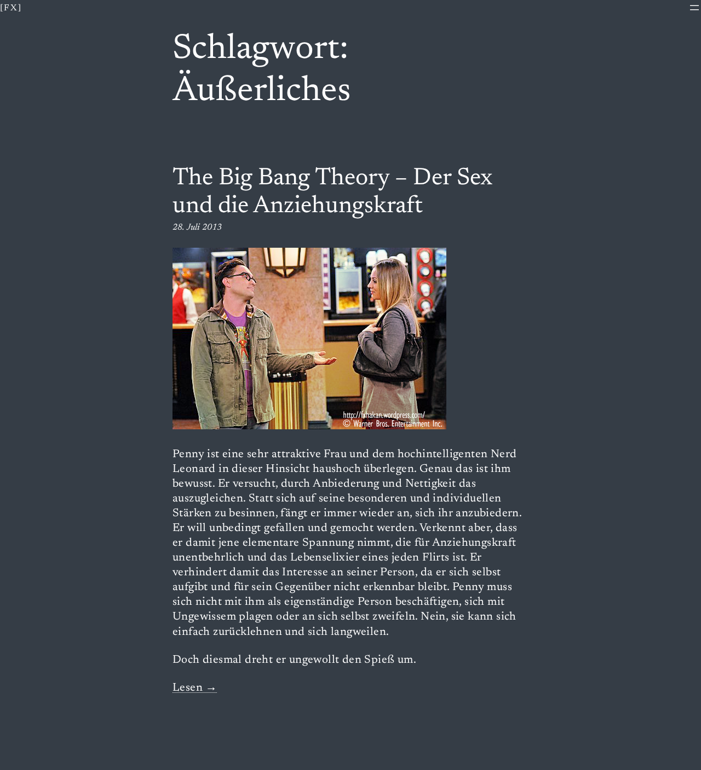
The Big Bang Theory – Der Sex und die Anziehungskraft (332, 193)
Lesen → (195, 688)
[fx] (11, 8)
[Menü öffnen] (694, 7)
